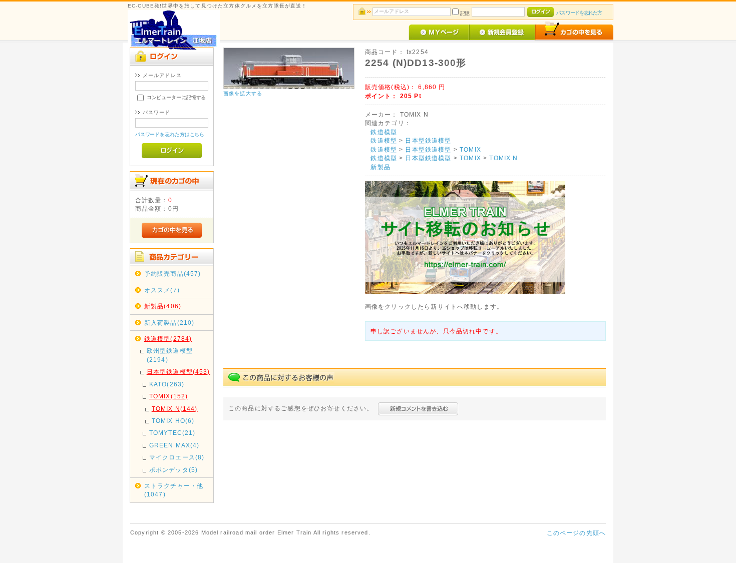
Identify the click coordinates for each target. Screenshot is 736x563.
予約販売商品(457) (172, 273)
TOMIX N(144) (175, 408)
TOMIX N (503, 158)
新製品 (380, 167)
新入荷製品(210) (169, 322)
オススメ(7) (162, 290)
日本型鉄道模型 (428, 140)
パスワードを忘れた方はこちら (170, 134)
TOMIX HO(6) (173, 420)
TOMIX (470, 149)
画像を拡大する (242, 93)
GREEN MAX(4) (174, 445)
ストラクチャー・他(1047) (173, 489)
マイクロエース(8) (177, 457)
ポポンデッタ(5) (173, 469)
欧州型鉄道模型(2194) (170, 354)
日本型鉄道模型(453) (178, 371)
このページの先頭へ (576, 532)
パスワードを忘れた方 (579, 13)
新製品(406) (162, 306)
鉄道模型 (384, 132)
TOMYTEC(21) (172, 432)
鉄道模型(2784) (168, 338)
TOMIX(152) (168, 396)
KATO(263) (166, 384)
